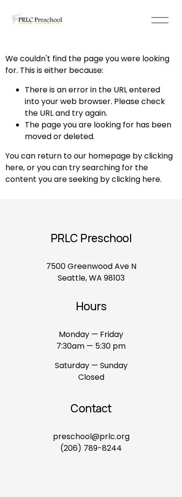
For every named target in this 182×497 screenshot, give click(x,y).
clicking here (136, 179)
